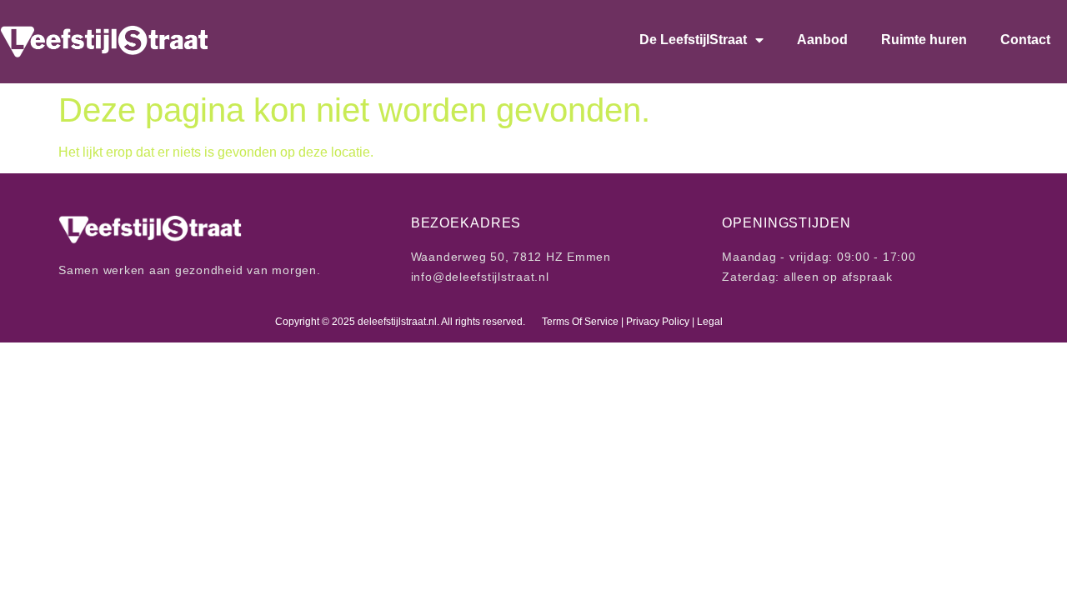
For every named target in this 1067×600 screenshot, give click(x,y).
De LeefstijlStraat (693, 39)
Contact (1025, 39)
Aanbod (822, 39)
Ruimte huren (924, 39)
